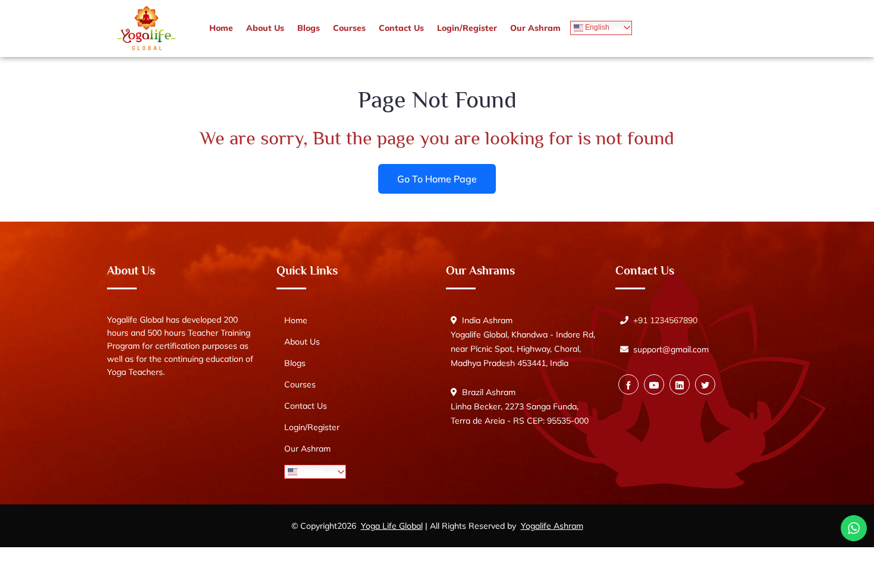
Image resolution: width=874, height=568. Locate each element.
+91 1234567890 (665, 320)
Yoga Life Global (392, 525)
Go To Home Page (437, 178)
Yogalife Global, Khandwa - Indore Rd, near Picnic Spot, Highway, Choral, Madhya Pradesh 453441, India (523, 348)
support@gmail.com (671, 349)
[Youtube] (654, 384)
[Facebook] (628, 384)
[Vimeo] (679, 384)
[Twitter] (705, 384)
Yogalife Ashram (552, 525)
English (596, 27)
